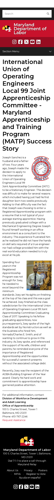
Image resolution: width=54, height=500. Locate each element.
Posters (42, 470)
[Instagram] (14, 42)
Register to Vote (36, 474)
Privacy (28, 470)
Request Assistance (14, 420)
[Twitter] (26, 486)
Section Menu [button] (11, 51)
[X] (26, 42)
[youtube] (32, 42)
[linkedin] (38, 42)
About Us (12, 470)
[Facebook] (20, 42)
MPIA (17, 474)
